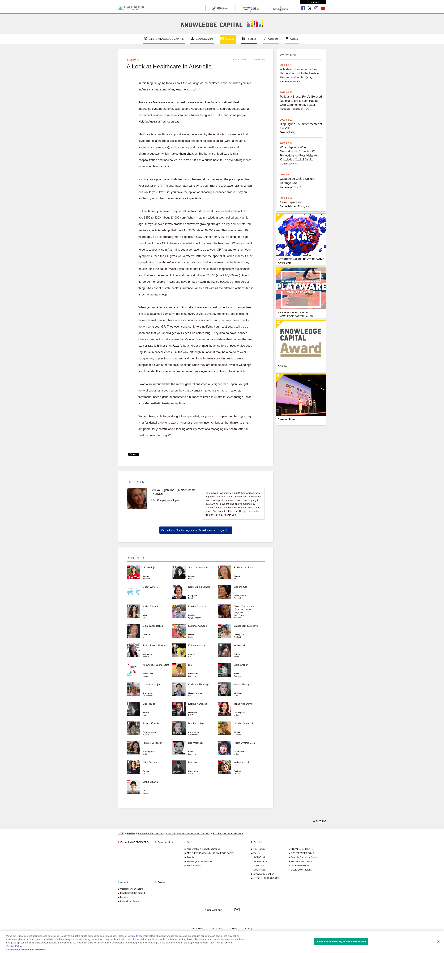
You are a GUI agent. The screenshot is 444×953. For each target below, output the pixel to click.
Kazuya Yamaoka (197, 703)
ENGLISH (259, 59)
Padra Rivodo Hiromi (154, 645)
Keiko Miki (239, 645)
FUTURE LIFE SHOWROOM (265, 878)
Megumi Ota (240, 586)
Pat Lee (192, 762)
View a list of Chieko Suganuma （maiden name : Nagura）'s (195, 530)
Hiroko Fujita (149, 567)
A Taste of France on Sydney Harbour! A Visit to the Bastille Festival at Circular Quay (299, 73)
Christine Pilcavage (198, 684)
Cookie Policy (217, 928)
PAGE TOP (321, 821)
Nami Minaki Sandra (199, 586)
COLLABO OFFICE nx (300, 870)
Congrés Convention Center (303, 857)
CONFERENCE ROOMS (301, 853)
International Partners (129, 901)
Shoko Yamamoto (198, 567)
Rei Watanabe (196, 742)
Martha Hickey (243, 684)
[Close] (438, 941)
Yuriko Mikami (150, 606)
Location (123, 897)
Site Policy (234, 928)
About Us (273, 38)
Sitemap (248, 928)
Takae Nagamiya (243, 703)
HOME (121, 833)
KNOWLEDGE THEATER (301, 849)
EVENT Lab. (260, 870)
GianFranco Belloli (153, 625)
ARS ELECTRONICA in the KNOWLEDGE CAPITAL (210, 853)
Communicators (204, 38)
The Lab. (256, 853)
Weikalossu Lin (242, 762)
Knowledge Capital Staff (156, 664)
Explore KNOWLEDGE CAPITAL (166, 38)
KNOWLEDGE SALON (263, 874)
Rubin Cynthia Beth (244, 742)
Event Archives (193, 865)
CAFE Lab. (259, 865)
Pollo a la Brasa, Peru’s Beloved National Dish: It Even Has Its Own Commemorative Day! (301, 100)
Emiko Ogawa (150, 781)
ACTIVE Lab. (260, 857)
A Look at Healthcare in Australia (228, 833)
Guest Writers (150, 586)
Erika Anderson (196, 645)
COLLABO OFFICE (299, 865)
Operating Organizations (130, 889)
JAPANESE (241, 59)
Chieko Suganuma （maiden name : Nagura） (244, 609)
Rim (190, 664)
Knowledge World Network (198, 861)
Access (294, 38)
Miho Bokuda (150, 762)
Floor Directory (259, 849)
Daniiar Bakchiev (197, 606)
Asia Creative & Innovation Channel (202, 849)
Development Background (131, 893)
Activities (229, 38)
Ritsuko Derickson (152, 742)
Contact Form (214, 910)
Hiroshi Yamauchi (243, 723)
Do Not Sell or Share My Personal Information (341, 941)
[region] (222, 942)
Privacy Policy (198, 928)
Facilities (251, 38)
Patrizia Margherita (244, 567)
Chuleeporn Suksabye (246, 625)
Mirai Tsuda (149, 703)
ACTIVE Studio (261, 861)
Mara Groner (241, 664)
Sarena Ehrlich (151, 723)
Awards (189, 857)
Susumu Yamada (197, 625)
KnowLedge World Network (151, 833)
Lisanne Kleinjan (152, 684)
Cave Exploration (291, 202)
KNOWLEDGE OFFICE (300, 861)
